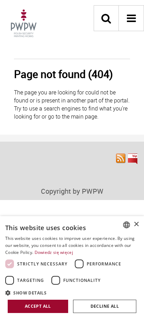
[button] (72, 293)
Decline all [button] (105, 306)
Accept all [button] (38, 306)
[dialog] (72, 268)
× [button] (136, 224)
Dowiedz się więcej (54, 252)
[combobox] (126, 224)
